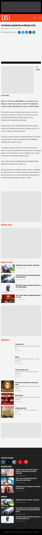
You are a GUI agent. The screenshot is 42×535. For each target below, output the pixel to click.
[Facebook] (19, 32)
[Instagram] (25, 462)
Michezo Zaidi (6, 225)
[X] (22, 32)
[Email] (30, 32)
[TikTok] (14, 462)
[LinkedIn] (26, 32)
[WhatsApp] (33, 32)
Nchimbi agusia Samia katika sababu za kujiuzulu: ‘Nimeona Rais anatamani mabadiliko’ (27, 471)
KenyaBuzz (5, 340)
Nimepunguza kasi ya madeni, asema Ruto (27, 500)
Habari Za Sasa (7, 262)
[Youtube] (20, 462)
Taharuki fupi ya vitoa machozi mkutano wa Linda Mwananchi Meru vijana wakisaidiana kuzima (28, 509)
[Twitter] (8, 462)
